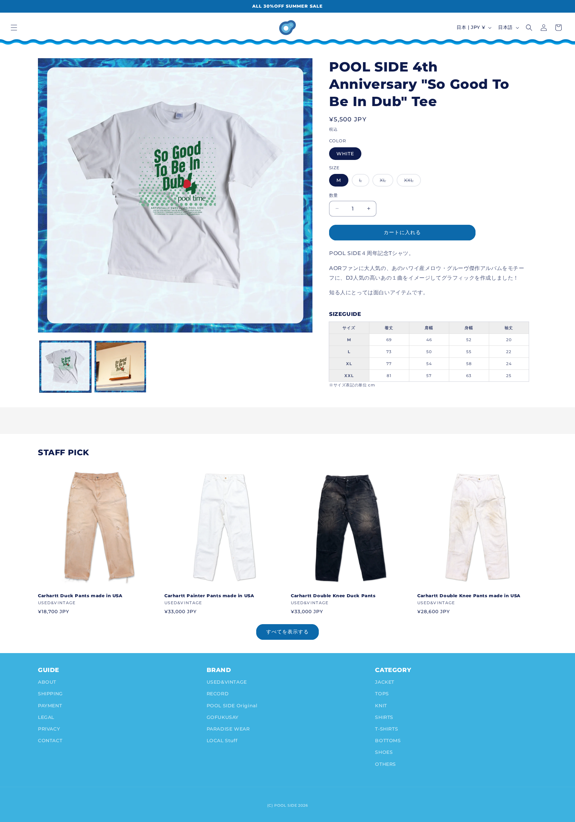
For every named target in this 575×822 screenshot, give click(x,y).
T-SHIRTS (386, 729)
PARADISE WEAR (228, 729)
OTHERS (385, 764)
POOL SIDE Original (232, 706)
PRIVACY (49, 729)
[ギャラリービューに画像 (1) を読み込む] (65, 366)
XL (385, 182)
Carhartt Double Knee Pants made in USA (468, 595)
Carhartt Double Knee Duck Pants (333, 595)
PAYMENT (50, 706)
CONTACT (50, 741)
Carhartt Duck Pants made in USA (80, 595)
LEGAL (46, 717)
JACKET (384, 682)
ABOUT (47, 682)
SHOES (384, 752)
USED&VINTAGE (227, 682)
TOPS (382, 694)
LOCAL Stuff (222, 741)
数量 (333, 195)
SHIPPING (50, 694)
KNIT (381, 706)
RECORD (218, 694)
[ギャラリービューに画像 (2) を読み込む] (120, 366)
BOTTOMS (388, 741)
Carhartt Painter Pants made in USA (209, 595)
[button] (14, 27)
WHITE (345, 154)
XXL (411, 182)
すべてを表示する (287, 631)
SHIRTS (384, 717)
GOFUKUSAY (223, 717)
